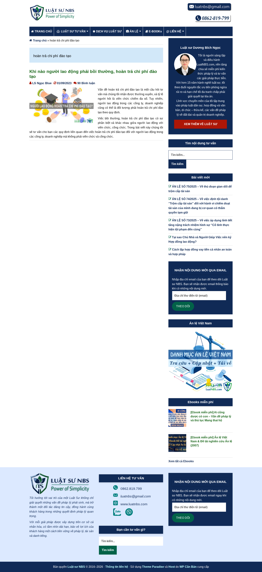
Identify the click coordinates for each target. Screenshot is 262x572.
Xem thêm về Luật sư (200, 124)
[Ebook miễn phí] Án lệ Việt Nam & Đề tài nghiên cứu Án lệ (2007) (211, 441)
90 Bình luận (86, 83)
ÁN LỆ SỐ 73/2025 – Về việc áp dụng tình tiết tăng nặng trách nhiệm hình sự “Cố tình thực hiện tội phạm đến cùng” (200, 225)
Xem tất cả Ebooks (181, 461)
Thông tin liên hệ (116, 566)
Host (171, 566)
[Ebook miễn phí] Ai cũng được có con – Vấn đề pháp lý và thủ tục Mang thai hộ (211, 416)
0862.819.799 (131, 489)
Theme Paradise (153, 566)
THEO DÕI (183, 306)
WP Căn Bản (188, 566)
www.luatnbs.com (133, 504)
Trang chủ (40, 40)
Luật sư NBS (76, 566)
